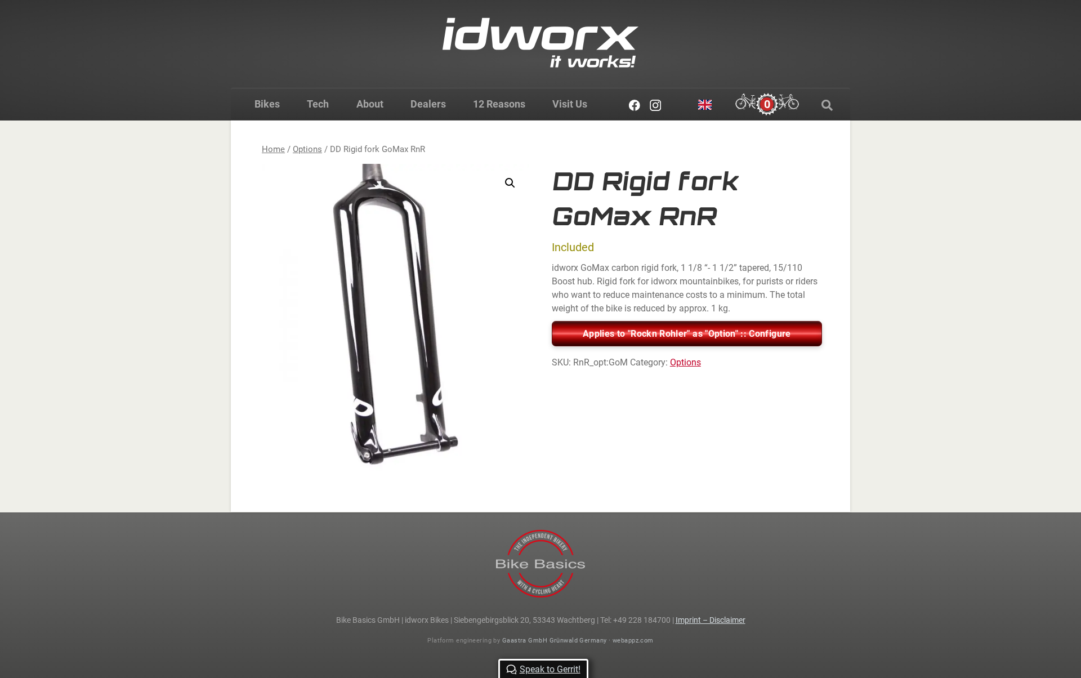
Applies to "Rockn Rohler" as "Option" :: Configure (687, 333)
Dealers (428, 104)
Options (307, 149)
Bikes (267, 104)
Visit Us (569, 104)
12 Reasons (499, 104)
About (369, 104)
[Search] (827, 105)
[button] (510, 183)
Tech (318, 104)
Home (273, 149)
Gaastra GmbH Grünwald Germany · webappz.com (578, 640)
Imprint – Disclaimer (710, 620)
